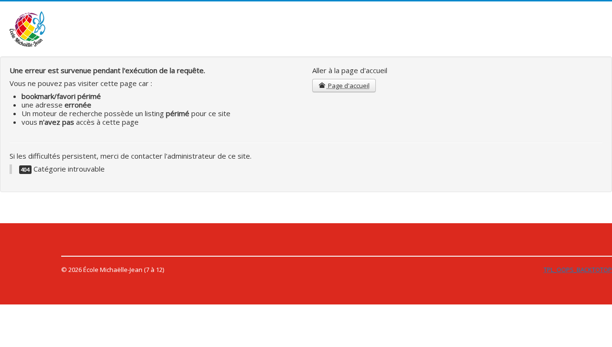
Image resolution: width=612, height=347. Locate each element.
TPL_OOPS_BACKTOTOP (578, 269)
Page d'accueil (348, 85)
